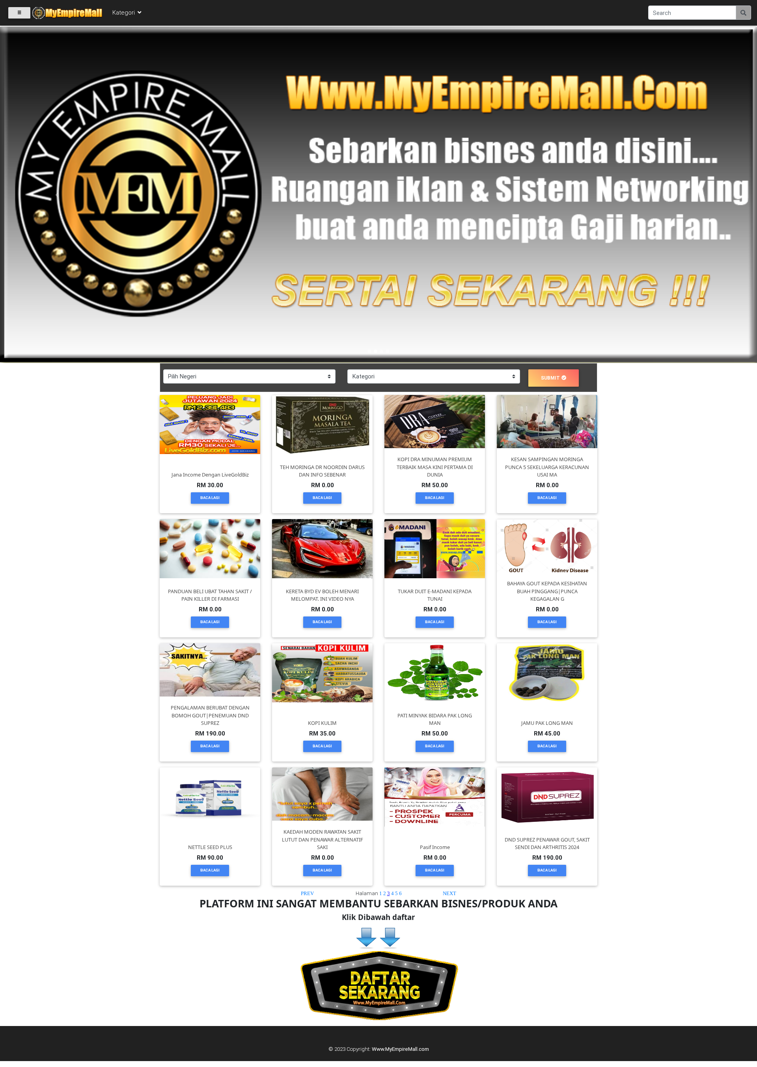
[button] (57, 195)
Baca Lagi (210, 497)
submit (550, 378)
